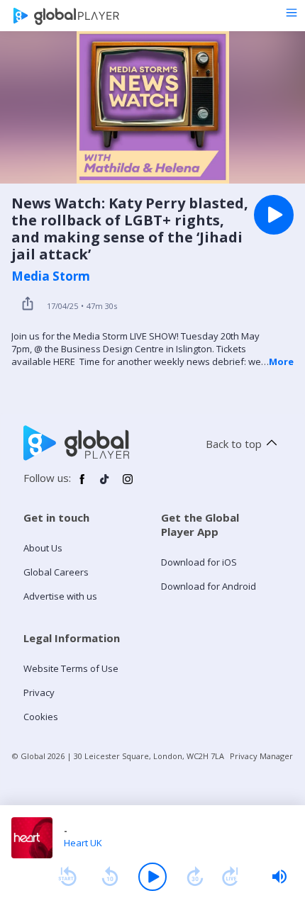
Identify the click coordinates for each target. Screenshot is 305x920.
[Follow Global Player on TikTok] (105, 485)
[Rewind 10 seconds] (110, 877)
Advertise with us (60, 596)
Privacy (39, 692)
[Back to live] (230, 877)
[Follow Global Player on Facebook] (82, 485)
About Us (42, 548)
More (281, 361)
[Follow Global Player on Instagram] (128, 485)
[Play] (152, 877)
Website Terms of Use (70, 668)
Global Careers (56, 572)
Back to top (234, 444)
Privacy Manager (261, 756)
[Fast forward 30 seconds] (195, 877)
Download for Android (208, 586)
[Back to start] (67, 877)
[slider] (279, 876)
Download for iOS (199, 562)
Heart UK (83, 842)
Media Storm (50, 276)
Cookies (40, 716)
